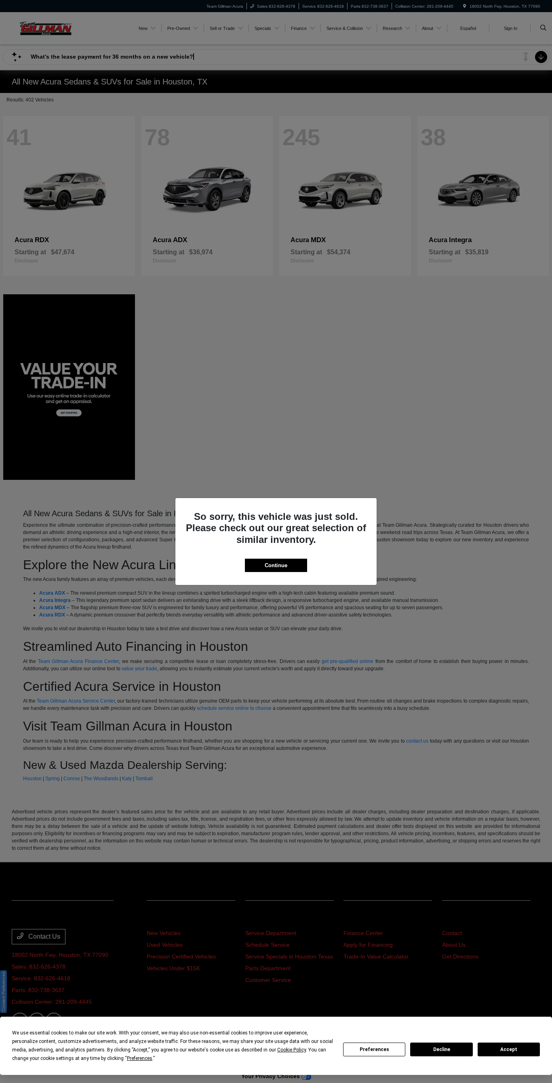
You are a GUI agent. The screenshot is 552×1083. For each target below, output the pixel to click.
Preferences (374, 1049)
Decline (441, 1049)
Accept (508, 1049)
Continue (276, 565)
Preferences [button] (139, 1058)
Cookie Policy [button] (291, 1050)
